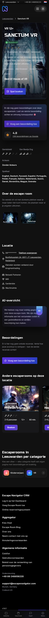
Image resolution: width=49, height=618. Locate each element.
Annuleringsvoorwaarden (14, 540)
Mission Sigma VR (17, 408)
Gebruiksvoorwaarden (13, 558)
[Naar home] (5, 9)
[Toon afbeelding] (10, 218)
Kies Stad (7, 523)
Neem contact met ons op (15, 536)
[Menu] (40, 8)
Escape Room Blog (11, 527)
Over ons (6, 531)
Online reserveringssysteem (16, 509)
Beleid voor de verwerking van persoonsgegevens (17, 564)
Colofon (6, 553)
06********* (10, 253)
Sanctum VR (23, 18)
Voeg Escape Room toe (13, 505)
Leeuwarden (7, 18)
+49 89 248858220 (33, 2)
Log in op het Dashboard (14, 501)
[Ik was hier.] (34, 390)
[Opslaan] (28, 390)
